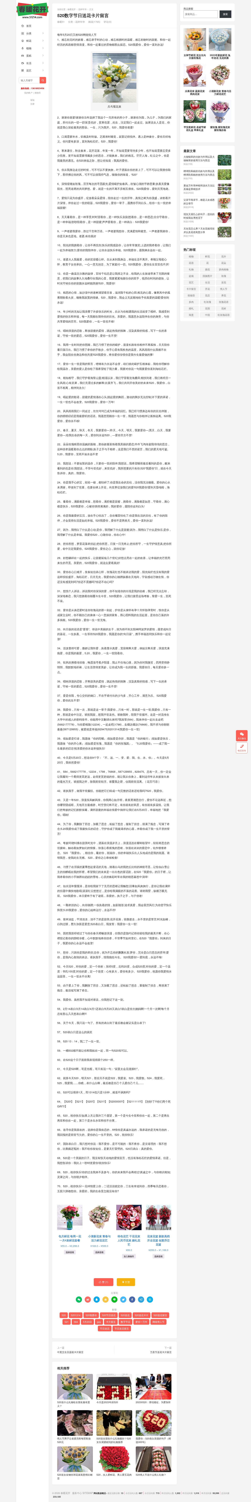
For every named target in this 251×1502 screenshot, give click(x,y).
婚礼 (191, 308)
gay (99, 1321)
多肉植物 (223, 269)
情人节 (223, 289)
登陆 (32, 99)
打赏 (126, 1282)
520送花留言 (160, 1315)
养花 (223, 295)
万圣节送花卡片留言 (161, 1352)
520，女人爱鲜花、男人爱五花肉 (114, 1474)
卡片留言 (111, 1321)
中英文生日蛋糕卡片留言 (70, 1352)
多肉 (191, 302)
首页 (26, 26)
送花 (223, 282)
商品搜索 (188, 8)
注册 (32, 103)
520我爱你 (91, 1315)
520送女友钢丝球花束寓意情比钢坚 (74, 1476)
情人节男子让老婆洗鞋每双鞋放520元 (74, 1440)
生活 (26, 63)
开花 (207, 289)
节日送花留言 (122, 1328)
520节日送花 (109, 1315)
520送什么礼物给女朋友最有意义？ (73, 1403)
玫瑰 (223, 276)
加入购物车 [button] (129, 1256)
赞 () (103, 1282)
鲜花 (26, 40)
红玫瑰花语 (224, 315)
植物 (26, 48)
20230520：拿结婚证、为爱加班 (153, 1402)
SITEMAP (87, 1493)
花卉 (223, 256)
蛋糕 (26, 55)
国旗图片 (207, 276)
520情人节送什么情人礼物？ (151, 1474)
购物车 (38, 92)
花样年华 (82, 9)
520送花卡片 (141, 1315)
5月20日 (87, 1321)
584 (76, 1321)
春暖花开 (32, 10)
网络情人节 (158, 1321)
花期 (207, 308)
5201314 (75, 1315)
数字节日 (125, 1321)
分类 (26, 33)
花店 (207, 295)
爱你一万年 (141, 1321)
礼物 (191, 269)
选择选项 (70, 1252)
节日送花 (104, 1328)
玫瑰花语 (223, 302)
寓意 (191, 315)
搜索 (225, 14)
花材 (223, 308)
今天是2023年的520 (107, 1402)
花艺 (26, 70)
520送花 (125, 1315)
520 (64, 1315)
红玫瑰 (207, 302)
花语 (191, 263)
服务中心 (77, 1493)
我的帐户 (28, 92)
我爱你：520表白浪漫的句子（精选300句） (153, 1440)
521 (67, 1321)
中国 (207, 315)
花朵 (223, 263)
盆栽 (191, 276)
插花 (207, 269)
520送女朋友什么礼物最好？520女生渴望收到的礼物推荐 (113, 1440)
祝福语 (191, 295)
